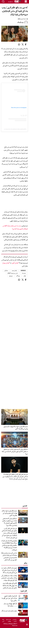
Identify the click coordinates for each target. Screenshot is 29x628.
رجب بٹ (24, 273)
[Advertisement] (14, 139)
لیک (25, 276)
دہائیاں (6, 271)
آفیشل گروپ (15, 263)
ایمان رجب (14, 271)
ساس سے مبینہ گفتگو (13, 273)
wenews (23, 271)
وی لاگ (18, 276)
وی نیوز (10, 276)
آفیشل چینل (6, 263)
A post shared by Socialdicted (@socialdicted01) (14, 129)
